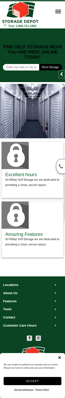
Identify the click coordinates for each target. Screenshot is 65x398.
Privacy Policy (42, 389)
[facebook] (29, 338)
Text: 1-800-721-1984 (21, 25)
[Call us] (60, 166)
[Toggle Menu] (58, 12)
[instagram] (38, 338)
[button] (59, 357)
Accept (32, 381)
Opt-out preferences (24, 389)
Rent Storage (50, 67)
